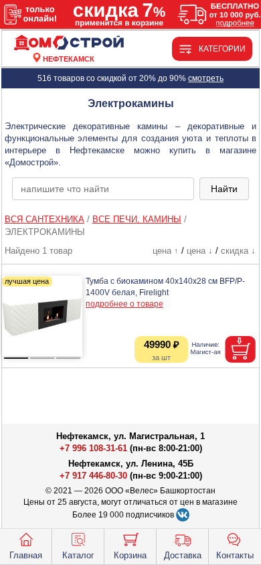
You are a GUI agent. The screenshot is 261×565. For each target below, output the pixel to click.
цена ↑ (166, 251)
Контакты (235, 555)
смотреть (206, 78)
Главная (25, 555)
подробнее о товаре (124, 304)
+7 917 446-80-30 (93, 476)
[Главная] (69, 43)
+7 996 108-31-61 (93, 448)
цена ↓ (200, 251)
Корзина (130, 555)
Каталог (78, 555)
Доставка (182, 555)
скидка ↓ (238, 251)
